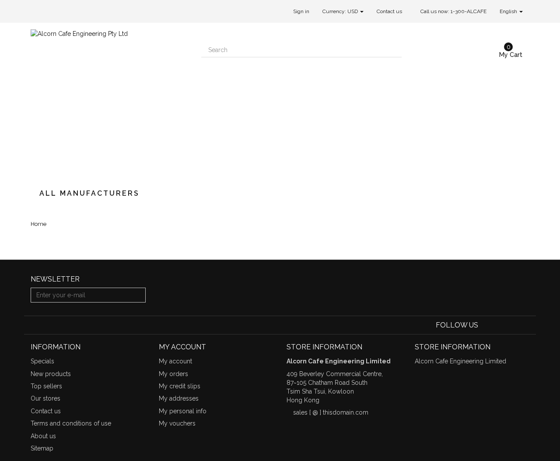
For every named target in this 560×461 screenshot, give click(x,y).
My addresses (179, 398)
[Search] (394, 49)
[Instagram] (523, 325)
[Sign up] (138, 295)
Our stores (45, 398)
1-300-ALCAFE (468, 11)
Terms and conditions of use (71, 423)
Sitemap (42, 448)
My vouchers (177, 423)
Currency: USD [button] (340, 11)
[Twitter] (499, 325)
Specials (42, 361)
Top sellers (46, 386)
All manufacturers (89, 193)
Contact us (389, 11)
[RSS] (512, 325)
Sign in (301, 11)
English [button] (509, 11)
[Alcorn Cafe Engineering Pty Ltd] (109, 101)
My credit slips (179, 386)
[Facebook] (486, 325)
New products (51, 373)
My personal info (182, 411)
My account (175, 361)
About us (43, 436)
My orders (173, 373)
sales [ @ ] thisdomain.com (330, 412)
